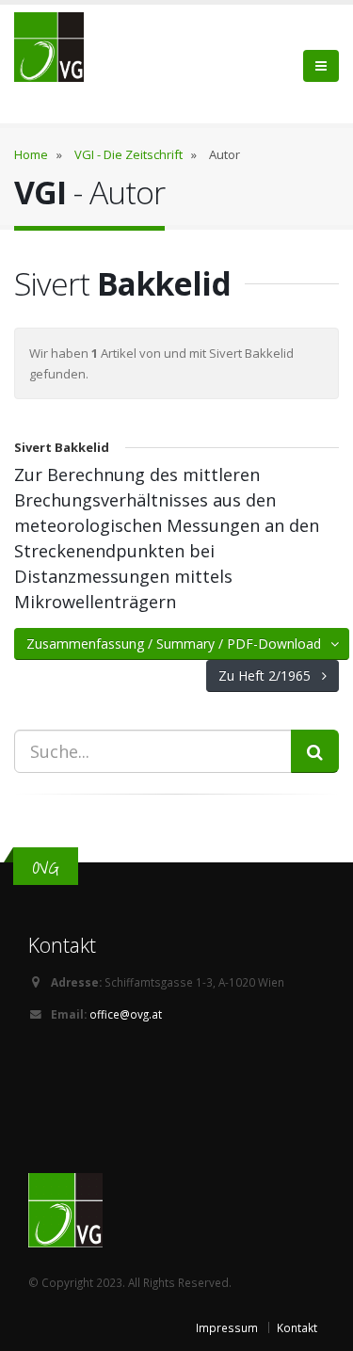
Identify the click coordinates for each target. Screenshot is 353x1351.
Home (31, 154)
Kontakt (297, 1327)
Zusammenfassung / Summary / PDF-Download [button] (179, 643)
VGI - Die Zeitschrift (128, 154)
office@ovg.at (125, 1013)
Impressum (227, 1327)
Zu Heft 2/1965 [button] (270, 675)
